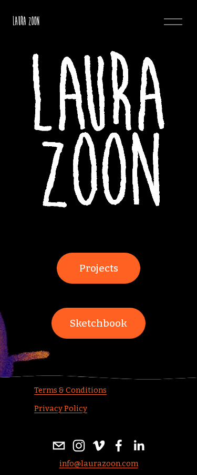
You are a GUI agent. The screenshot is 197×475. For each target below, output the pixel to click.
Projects (98, 268)
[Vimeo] (98, 445)
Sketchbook (98, 323)
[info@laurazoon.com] (59, 445)
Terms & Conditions (70, 390)
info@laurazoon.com (98, 463)
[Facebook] (118, 445)
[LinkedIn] (138, 445)
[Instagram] (78, 445)
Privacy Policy (60, 408)
